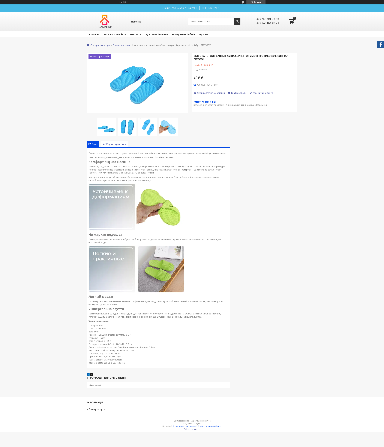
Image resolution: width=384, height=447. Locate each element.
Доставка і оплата (157, 34)
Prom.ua (207, 421)
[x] (91, 374)
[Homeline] (105, 21)
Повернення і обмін (183, 34)
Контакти (135, 34)
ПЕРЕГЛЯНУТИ (210, 8)
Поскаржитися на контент (184, 426)
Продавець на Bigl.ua (192, 423)
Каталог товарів (113, 34)
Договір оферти (96, 409)
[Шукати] (237, 21)
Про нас (203, 34)
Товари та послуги (100, 45)
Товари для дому (121, 45)
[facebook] (88, 374)
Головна (94, 34)
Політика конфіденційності (210, 426)
